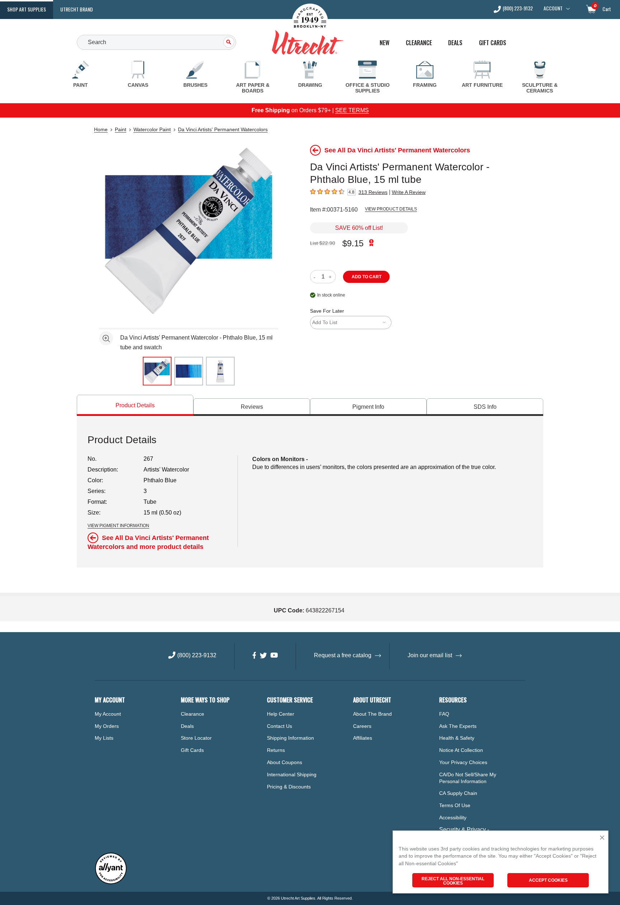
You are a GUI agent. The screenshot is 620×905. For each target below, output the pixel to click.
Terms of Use (454, 805)
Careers (362, 726)
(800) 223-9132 (518, 9)
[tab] (135, 405)
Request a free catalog (342, 655)
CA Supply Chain (458, 793)
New (384, 42)
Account (553, 8)
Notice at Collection (461, 750)
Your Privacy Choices (463, 762)
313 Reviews (373, 192)
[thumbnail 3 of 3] (220, 371)
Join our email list (430, 655)
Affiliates (362, 738)
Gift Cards (492, 42)
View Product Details (391, 209)
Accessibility (452, 817)
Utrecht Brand (76, 9)
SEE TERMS (352, 110)
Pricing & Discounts (289, 787)
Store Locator (196, 738)
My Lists (104, 738)
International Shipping (291, 774)
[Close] (602, 838)
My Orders (107, 726)
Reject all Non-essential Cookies (453, 881)
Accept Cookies (548, 880)
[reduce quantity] (316, 277)
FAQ (444, 714)
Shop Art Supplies (26, 9)
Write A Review (409, 192)
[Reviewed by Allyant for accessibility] (111, 883)
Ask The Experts (457, 726)
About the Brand (372, 714)
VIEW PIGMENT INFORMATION (118, 525)
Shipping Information (290, 738)
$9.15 (352, 243)
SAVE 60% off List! (359, 228)
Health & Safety (456, 738)
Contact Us (279, 726)
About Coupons (284, 762)
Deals (455, 42)
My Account (108, 714)
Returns (276, 750)
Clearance (419, 42)
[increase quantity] (331, 277)
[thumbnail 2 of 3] (188, 371)
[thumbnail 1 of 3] (157, 371)
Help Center (280, 714)
